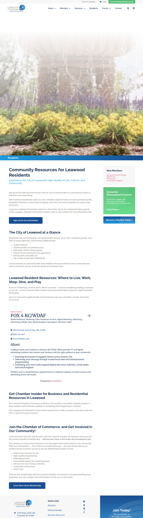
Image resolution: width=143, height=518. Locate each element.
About (50, 8)
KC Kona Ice (111, 179)
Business (79, 8)
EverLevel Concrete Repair (116, 175)
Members (64, 8)
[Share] (89, 315)
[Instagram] (84, 512)
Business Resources (56, 515)
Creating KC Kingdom (115, 181)
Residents (93, 8)
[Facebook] (84, 501)
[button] (128, 8)
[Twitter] (84, 505)
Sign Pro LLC (111, 177)
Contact (118, 8)
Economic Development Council (122, 2)
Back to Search (16, 312)
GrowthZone (56, 381)
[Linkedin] (84, 508)
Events (105, 8)
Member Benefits (55, 510)
